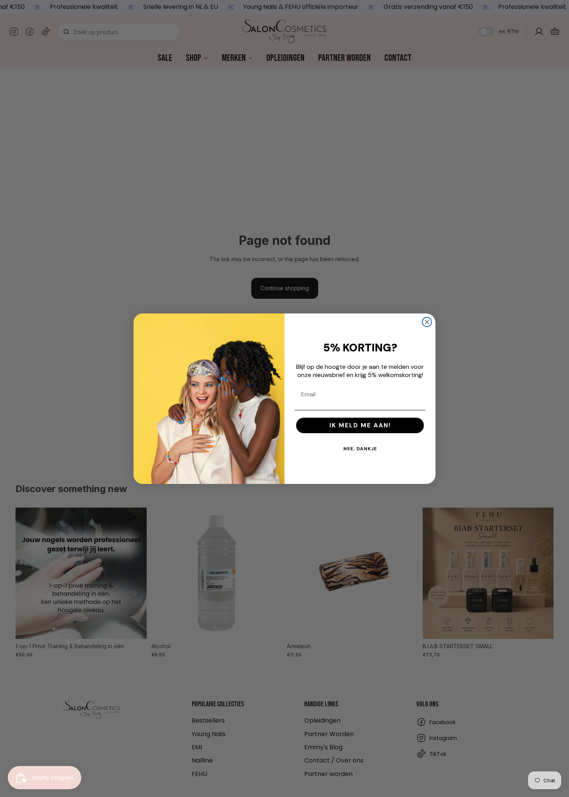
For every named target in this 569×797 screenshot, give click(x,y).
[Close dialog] (427, 322)
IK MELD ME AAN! (360, 425)
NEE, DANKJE (360, 449)
